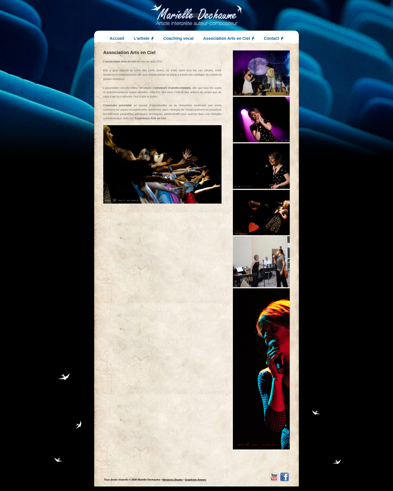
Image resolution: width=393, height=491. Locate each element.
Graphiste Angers (195, 479)
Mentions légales (172, 479)
